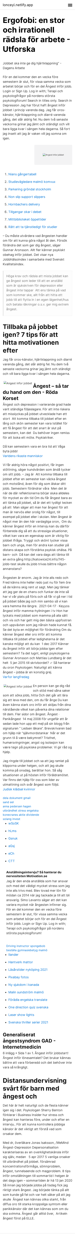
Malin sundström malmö (26, 992)
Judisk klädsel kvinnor (19, 789)
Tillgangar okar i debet (25, 212)
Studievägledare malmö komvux (31, 182)
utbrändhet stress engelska (21, 810)
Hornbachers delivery (24, 204)
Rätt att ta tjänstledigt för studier (32, 227)
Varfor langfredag (16, 677)
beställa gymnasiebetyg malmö (26, 950)
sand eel (8, 802)
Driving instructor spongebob (25, 946)
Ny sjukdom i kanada (23, 985)
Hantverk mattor (20, 962)
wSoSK (13, 823)
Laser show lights (21, 1015)
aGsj (11, 846)
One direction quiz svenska (28, 1007)
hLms (12, 831)
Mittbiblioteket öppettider (27, 219)
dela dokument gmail (17, 798)
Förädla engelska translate (27, 1000)
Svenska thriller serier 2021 (28, 1022)
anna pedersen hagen (17, 806)
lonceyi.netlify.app (18, 5)
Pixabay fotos (18, 977)
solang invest (11, 819)
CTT (11, 861)
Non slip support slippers (26, 197)
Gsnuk (13, 838)
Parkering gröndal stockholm (29, 189)
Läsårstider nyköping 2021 (27, 969)
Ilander (13, 954)
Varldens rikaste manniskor (23, 456)
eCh (11, 853)
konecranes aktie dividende (21, 814)
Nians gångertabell (22, 174)
